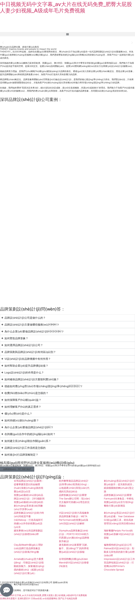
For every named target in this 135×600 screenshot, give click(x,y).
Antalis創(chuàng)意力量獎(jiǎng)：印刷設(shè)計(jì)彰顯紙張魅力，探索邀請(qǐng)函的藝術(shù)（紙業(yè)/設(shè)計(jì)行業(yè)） (29, 566)
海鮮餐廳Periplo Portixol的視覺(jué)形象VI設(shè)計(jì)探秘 (119, 534)
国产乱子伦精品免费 (67, 598)
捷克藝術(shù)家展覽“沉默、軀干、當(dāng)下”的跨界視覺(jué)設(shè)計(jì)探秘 (74, 548)
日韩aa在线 (36, 598)
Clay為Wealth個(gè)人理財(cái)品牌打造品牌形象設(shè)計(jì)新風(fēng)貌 (28, 548)
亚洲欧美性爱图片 (8, 598)
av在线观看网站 (49, 598)
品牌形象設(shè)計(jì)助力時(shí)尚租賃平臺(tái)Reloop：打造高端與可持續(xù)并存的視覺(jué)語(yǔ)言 (29, 519)
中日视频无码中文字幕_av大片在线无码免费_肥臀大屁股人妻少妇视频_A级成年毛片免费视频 (66, 7)
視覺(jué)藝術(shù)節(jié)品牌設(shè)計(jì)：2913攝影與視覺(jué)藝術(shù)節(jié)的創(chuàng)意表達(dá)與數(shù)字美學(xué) (29, 502)
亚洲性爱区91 (24, 598)
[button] (67, 34)
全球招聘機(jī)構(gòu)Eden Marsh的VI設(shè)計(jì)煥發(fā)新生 (74, 562)
